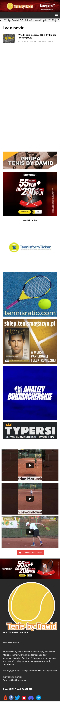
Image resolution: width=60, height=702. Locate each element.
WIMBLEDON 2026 (11, 642)
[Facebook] (11, 699)
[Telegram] (38, 699)
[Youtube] (24, 699)
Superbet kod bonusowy (14, 680)
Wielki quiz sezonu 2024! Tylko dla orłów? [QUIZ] (37, 36)
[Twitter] (17, 699)
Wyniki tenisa (30, 220)
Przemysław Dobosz (44, 41)
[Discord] (31, 699)
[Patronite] (5, 699)
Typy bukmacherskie (12, 676)
